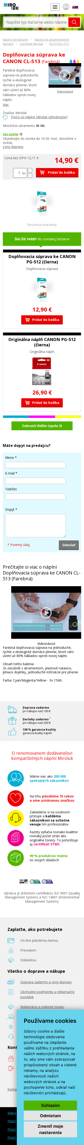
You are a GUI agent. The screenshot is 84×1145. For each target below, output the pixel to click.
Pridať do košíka (61, 172)
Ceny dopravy (13, 146)
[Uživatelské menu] (66, 7)
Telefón (11, 489)
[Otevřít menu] (55, 7)
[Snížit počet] (30, 175)
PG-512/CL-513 (59, 44)
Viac (6, 104)
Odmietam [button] (50, 1115)
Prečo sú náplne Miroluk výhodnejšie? (39, 117)
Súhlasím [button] (50, 1105)
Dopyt (9, 509)
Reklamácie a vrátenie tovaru (42, 1007)
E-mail (9, 473)
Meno (9, 457)
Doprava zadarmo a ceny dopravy (46, 982)
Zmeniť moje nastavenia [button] (50, 1129)
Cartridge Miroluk (31, 44)
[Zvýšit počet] (30, 170)
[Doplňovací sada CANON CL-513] (42, 215)
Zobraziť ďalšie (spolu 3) (42, 426)
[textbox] (36, 22)
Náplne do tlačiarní (15, 40)
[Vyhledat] (74, 22)
